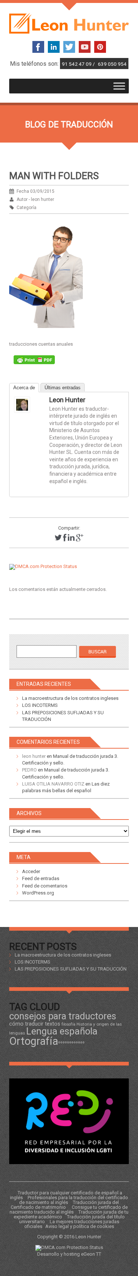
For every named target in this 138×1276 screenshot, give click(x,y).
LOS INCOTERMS (40, 705)
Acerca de (24, 387)
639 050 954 (112, 64)
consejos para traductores (62, 1016)
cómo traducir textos (34, 1023)
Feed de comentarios (44, 886)
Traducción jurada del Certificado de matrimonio (65, 1205)
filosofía (68, 1024)
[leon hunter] (28, 405)
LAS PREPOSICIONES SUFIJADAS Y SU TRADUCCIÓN (71, 969)
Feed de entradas (40, 878)
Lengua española (62, 1031)
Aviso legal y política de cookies (79, 1226)
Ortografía (33, 1041)
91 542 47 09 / (79, 64)
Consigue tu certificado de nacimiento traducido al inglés (69, 1209)
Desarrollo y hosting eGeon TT (69, 1254)
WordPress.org (38, 893)
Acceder (31, 871)
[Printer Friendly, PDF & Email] (34, 361)
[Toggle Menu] (119, 86)
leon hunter (67, 400)
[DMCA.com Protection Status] (43, 566)
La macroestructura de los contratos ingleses (70, 698)
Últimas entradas (63, 387)
